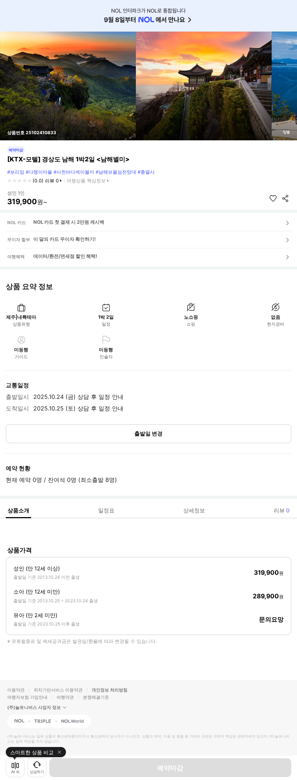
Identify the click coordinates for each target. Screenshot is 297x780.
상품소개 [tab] (18, 510)
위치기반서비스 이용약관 (58, 690)
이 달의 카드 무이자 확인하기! (64, 239)
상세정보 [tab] (194, 510)
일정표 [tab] (106, 510)
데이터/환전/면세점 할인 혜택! (65, 256)
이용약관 (16, 690)
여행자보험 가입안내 (27, 697)
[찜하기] (273, 198)
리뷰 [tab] (281, 510)
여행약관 (65, 697)
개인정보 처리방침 (109, 690)
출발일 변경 (148, 433)
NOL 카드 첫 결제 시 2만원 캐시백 (68, 222)
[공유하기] (285, 198)
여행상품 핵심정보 (86, 180)
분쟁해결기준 (96, 697)
